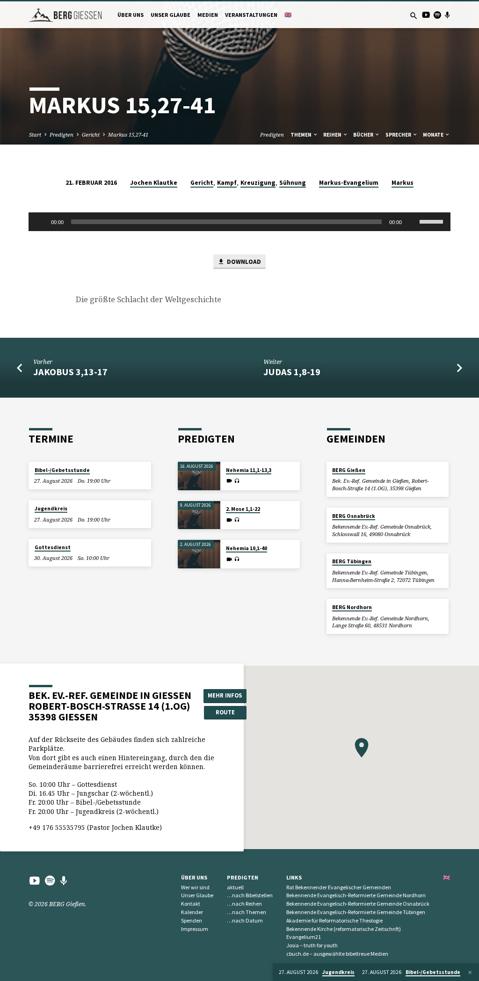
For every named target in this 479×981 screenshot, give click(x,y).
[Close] (470, 972)
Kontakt (190, 903)
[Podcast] (447, 15)
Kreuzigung (258, 183)
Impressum (194, 928)
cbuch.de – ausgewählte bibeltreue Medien (337, 953)
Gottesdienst (53, 547)
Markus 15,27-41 (128, 134)
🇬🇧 (287, 14)
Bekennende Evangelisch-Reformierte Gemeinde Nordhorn (356, 895)
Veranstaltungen (251, 14)
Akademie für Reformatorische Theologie (334, 920)
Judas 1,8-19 (291, 372)
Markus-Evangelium (348, 183)
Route (225, 712)
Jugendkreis (51, 508)
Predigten (61, 134)
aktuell (235, 887)
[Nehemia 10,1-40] (199, 554)
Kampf (227, 183)
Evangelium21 (303, 936)
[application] (239, 221)
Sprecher (398, 134)
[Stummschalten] (412, 221)
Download (243, 262)
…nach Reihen (244, 903)
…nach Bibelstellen (250, 895)
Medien (207, 14)
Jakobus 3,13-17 (70, 372)
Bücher (363, 134)
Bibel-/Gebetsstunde (62, 470)
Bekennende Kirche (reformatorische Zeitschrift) (343, 928)
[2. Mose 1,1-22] (199, 515)
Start (35, 134)
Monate (433, 134)
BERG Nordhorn (352, 607)
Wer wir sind (195, 887)
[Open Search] (413, 15)
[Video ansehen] (229, 480)
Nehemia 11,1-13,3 (248, 470)
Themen (301, 134)
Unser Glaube (170, 14)
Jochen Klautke (153, 183)
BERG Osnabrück (353, 516)
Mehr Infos (225, 695)
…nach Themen (246, 912)
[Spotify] (437, 14)
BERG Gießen (348, 470)
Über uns (130, 14)
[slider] (433, 220)
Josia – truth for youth (312, 945)
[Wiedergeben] (40, 221)
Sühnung (292, 183)
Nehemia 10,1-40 (246, 548)
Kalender (192, 912)
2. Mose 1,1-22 (243, 509)
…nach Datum (245, 920)
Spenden (191, 920)
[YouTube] (425, 14)
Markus (403, 183)
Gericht (91, 134)
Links (294, 877)
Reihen (332, 134)
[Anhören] (237, 481)
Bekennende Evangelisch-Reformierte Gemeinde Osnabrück (357, 903)
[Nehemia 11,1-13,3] (199, 476)
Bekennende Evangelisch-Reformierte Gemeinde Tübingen (355, 912)
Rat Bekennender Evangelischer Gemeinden (338, 887)
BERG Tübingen (351, 561)
